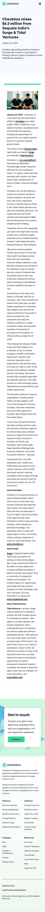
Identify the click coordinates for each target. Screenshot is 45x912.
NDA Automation (31, 810)
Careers (5, 857)
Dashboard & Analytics (11, 827)
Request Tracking (31, 818)
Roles (26, 864)
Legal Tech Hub (30, 868)
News (4, 846)
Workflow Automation (11, 814)
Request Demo (8, 862)
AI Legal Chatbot (9, 818)
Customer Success (31, 859)
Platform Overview (9, 805)
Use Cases (28, 842)
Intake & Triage (8, 823)
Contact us (16, 739)
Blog (4, 842)
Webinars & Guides (31, 851)
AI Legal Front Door (31, 805)
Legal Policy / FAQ (31, 814)
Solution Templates (31, 846)
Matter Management (10, 810)
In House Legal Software (30, 828)
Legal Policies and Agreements (14, 890)
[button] (40, 4)
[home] (10, 4)
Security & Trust (8, 886)
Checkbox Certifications (7, 852)
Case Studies (29, 855)
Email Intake (29, 823)
